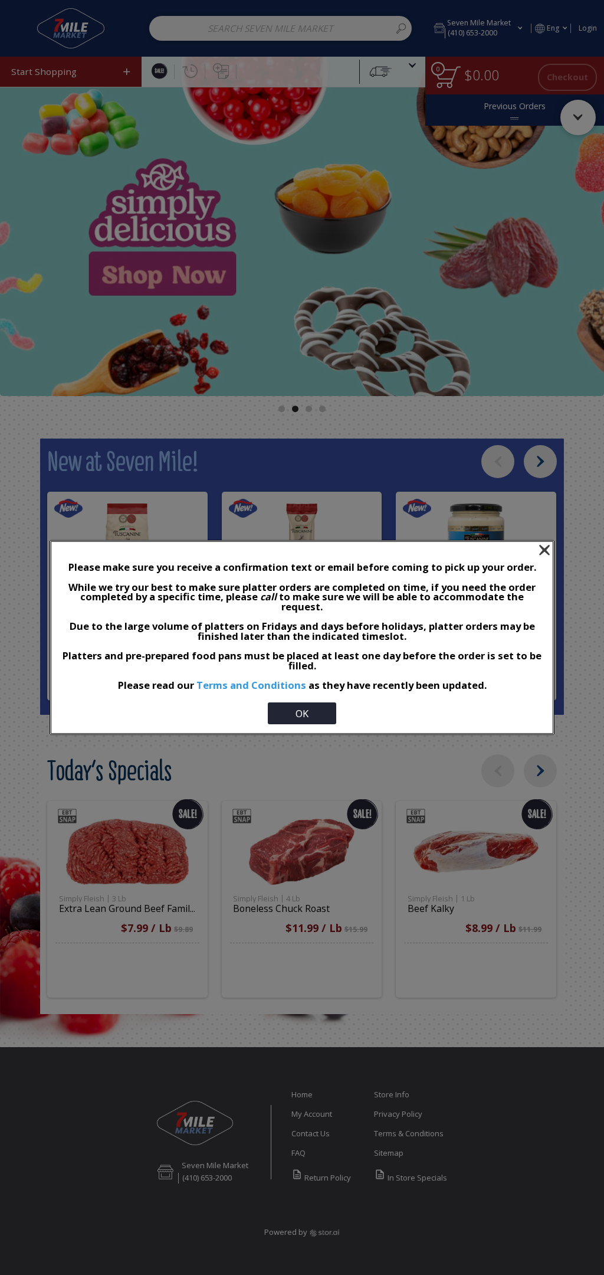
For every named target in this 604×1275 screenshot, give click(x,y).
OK (302, 713)
